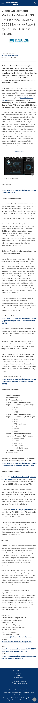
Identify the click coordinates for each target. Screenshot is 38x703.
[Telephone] (30, 3)
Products (18, 673)
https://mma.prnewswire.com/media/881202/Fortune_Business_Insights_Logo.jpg (19, 650)
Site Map (26, 692)
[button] (19, 40)
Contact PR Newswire (19, 671)
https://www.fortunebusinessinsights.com (17, 642)
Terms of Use (13, 690)
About (18, 675)
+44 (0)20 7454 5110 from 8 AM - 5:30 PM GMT (19, 683)
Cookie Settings (19, 695)
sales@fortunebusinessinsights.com (19, 637)
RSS (32, 692)
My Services (18, 678)
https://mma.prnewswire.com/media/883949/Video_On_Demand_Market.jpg (19, 657)
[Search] (35, 3)
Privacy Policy (24, 690)
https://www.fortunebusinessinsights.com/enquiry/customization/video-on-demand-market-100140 (19, 381)
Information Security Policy (12, 692)
